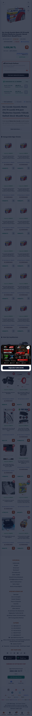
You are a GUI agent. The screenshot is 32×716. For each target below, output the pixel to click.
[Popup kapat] (28, 347)
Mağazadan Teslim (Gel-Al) (16, 367)
